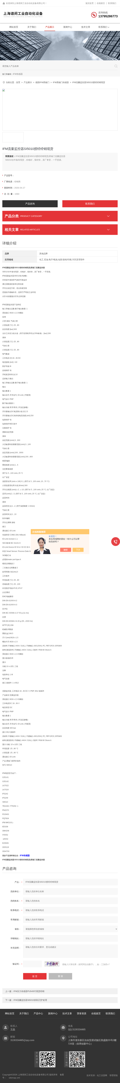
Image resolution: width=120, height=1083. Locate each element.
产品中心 (38, 1013)
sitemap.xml (14, 1078)
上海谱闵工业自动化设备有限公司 (29, 3)
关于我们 (31, 27)
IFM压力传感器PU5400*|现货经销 (28, 991)
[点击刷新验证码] (52, 963)
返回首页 (89, 3)
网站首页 (13, 27)
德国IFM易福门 (42, 82)
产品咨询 (30, 203)
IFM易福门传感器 (61, 82)
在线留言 (101, 3)
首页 (18, 82)
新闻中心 (67, 27)
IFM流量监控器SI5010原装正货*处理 (30, 1000)
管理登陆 (113, 1075)
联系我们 (112, 3)
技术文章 (85, 27)
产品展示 (49, 27)
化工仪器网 (102, 1075)
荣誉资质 (81, 1013)
